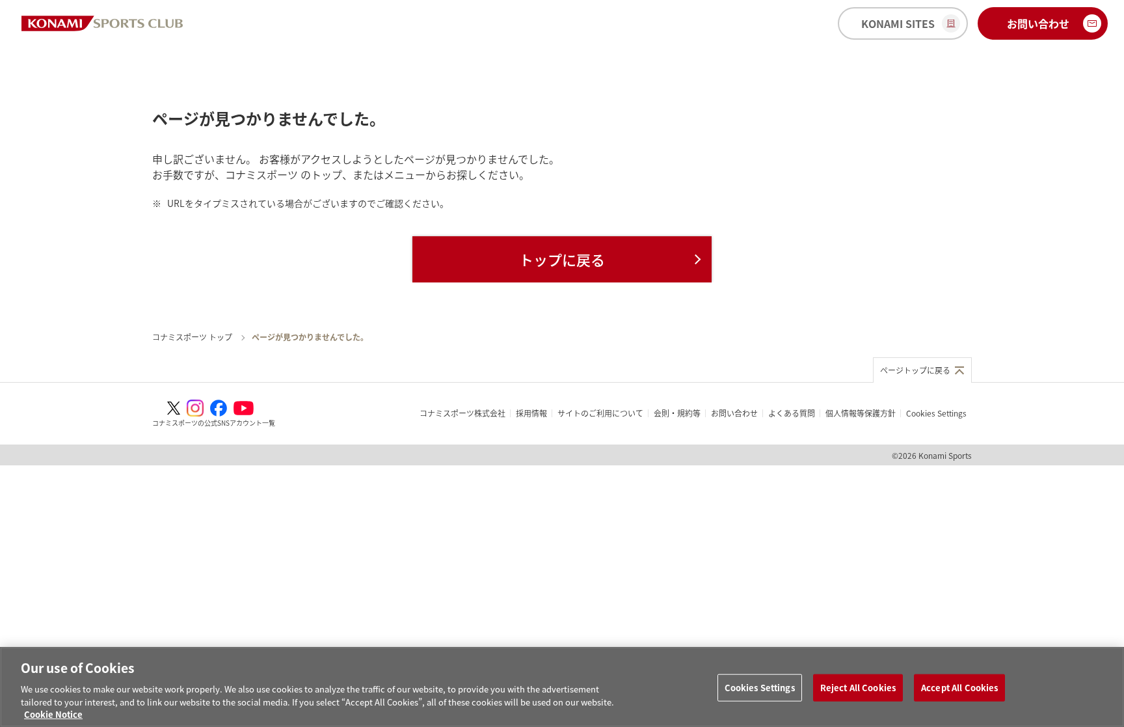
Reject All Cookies (858, 687)
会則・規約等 (677, 412)
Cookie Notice (53, 713)
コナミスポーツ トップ (192, 336)
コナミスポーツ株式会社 (462, 412)
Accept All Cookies (959, 687)
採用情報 (531, 412)
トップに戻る (562, 259)
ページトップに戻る (915, 370)
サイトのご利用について (600, 412)
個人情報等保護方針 (860, 412)
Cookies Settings (760, 687)
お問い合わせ (734, 412)
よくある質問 (791, 412)
